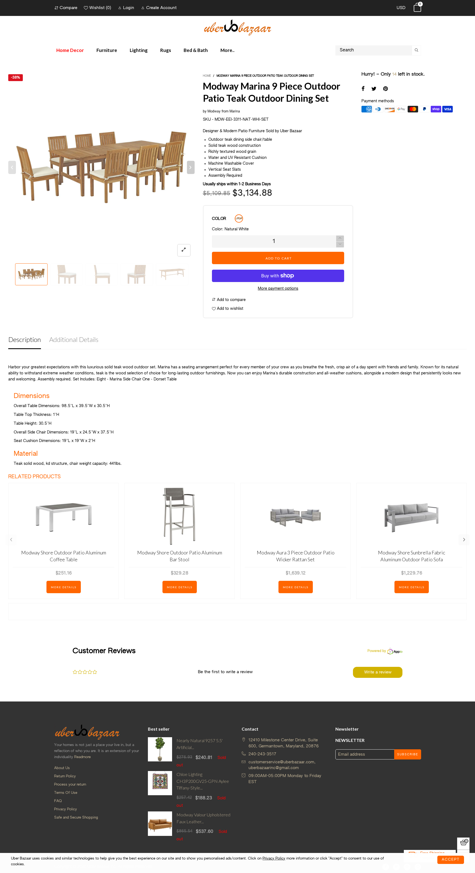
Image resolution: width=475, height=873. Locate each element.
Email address (351, 754)
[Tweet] (374, 89)
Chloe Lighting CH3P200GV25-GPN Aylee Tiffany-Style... (202, 781)
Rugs (165, 50)
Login (128, 8)
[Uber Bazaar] (237, 27)
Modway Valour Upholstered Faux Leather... (203, 818)
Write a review (377, 672)
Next (464, 539)
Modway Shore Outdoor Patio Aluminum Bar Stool (179, 555)
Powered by (377, 651)
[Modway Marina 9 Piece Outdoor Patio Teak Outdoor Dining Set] (101, 167)
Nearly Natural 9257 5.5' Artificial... (199, 744)
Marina (235, 111)
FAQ (58, 801)
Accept (451, 859)
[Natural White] (239, 218)
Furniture (106, 50)
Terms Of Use (65, 793)
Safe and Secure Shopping (76, 817)
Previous (10, 539)
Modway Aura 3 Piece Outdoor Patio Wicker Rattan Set (296, 555)
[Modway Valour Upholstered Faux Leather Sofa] (160, 826)
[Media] (183, 250)
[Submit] (416, 50)
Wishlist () (100, 8)
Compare (68, 8)
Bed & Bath (196, 50)
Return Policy (65, 776)
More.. (227, 50)
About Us (62, 768)
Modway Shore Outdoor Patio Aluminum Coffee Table (63, 555)
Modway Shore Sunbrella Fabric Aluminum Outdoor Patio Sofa (411, 555)
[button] (12, 167)
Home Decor (70, 50)
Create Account (161, 8)
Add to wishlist (229, 309)
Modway (214, 111)
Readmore (82, 757)
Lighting (139, 50)
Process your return (70, 784)
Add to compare (231, 300)
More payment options (278, 289)
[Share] (363, 89)
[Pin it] (385, 89)
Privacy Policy (65, 809)
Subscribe (407, 754)
